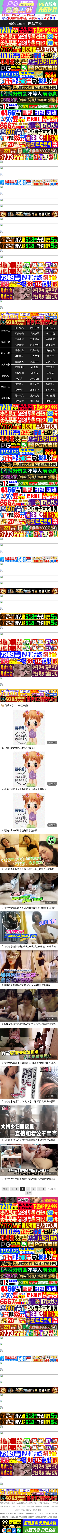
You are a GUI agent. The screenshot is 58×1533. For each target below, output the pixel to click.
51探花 (50, 373)
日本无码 (50, 328)
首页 (5, 1189)
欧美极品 (34, 333)
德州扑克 (50, 362)
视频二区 (5, 342)
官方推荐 (5, 364)
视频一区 (5, 331)
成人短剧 (50, 395)
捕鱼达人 (19, 362)
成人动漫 (50, 333)
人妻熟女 (19, 345)
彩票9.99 (19, 367)
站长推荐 (5, 353)
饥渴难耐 (34, 350)
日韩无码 (50, 401)
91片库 (19, 378)
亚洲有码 (19, 333)
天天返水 (50, 367)
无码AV (5, 376)
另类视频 (50, 345)
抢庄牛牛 (34, 362)
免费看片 (5, 398)
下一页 (42, 1189)
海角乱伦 (34, 390)
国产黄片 (19, 384)
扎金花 (34, 367)
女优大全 (34, 378)
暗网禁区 (19, 390)
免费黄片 (50, 384)
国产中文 (19, 395)
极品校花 (19, 401)
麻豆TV (34, 373)
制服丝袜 (34, 345)
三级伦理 (19, 339)
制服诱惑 (50, 390)
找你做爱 (50, 350)
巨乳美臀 (50, 339)
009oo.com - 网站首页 (25, 23)
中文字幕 (34, 339)
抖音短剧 (19, 373)
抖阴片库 (5, 387)
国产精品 (19, 328)
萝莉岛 (50, 378)
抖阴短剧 (34, 401)
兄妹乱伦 (34, 395)
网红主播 (34, 328)
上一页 (15, 1189)
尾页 (29, 1193)
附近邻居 (19, 350)
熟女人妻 (34, 384)
